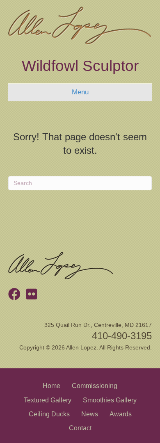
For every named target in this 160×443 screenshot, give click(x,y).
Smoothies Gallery (110, 400)
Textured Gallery (47, 400)
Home (51, 385)
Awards (121, 414)
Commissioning (94, 385)
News (89, 414)
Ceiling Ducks (49, 414)
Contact (80, 428)
